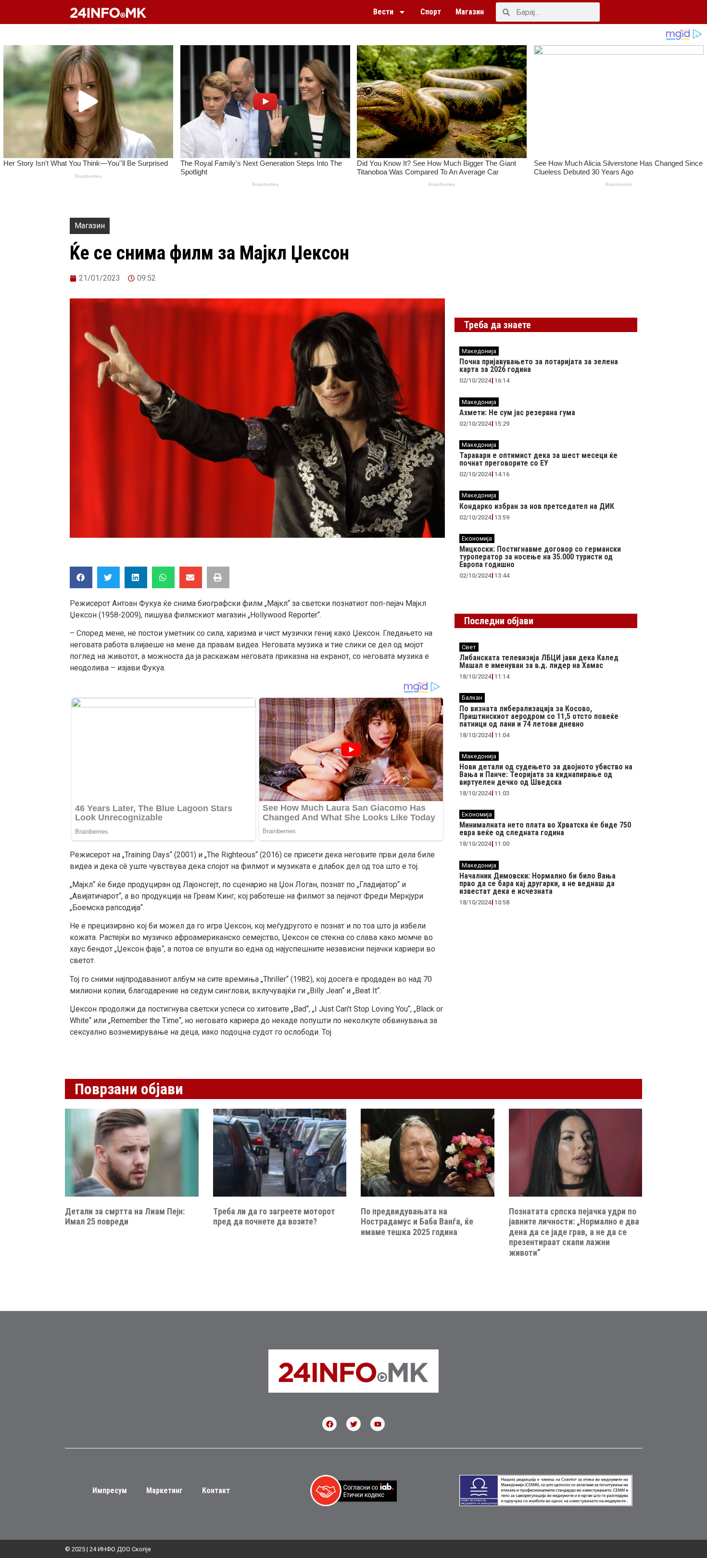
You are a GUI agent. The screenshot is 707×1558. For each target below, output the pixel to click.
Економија (477, 538)
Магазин (469, 11)
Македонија (479, 351)
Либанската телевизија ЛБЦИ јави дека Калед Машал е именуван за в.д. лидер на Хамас (539, 661)
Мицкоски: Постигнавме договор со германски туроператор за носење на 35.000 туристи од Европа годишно (540, 556)
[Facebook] (329, 1424)
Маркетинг (164, 1490)
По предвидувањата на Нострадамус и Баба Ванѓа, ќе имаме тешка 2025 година (417, 1221)
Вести (383, 11)
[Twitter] (353, 1424)
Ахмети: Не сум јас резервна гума (517, 412)
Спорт (430, 11)
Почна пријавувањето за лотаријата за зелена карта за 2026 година (538, 365)
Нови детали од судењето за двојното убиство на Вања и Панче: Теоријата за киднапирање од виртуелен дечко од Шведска (545, 774)
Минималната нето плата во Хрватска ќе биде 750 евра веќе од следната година (545, 828)
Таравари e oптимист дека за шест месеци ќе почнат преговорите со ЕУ (538, 459)
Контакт (216, 1490)
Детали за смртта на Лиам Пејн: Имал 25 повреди (125, 1216)
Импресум (109, 1490)
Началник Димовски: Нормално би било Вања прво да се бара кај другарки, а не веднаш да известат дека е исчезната (537, 883)
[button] (81, 577)
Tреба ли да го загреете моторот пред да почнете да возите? (274, 1216)
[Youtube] (377, 1424)
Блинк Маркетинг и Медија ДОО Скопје (571, 1545)
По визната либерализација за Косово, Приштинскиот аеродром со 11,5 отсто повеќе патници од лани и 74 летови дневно (539, 716)
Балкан (472, 697)
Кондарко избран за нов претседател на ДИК (536, 506)
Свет (469, 647)
